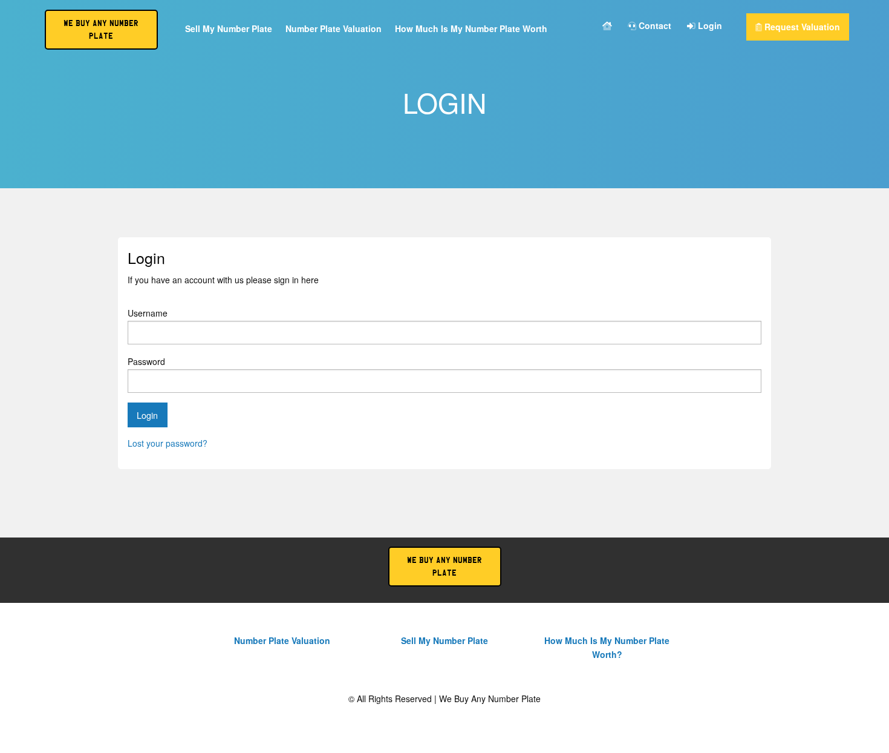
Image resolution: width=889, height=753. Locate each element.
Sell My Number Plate (228, 29)
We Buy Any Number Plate (444, 566)
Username (148, 313)
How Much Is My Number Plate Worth (471, 29)
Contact (653, 26)
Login (708, 26)
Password (146, 361)
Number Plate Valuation (333, 29)
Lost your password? (167, 443)
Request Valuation (801, 27)
